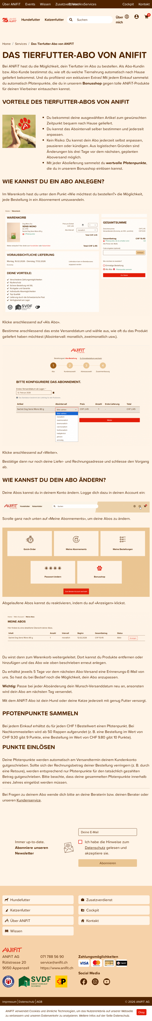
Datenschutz (95, 847)
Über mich (119, 20)
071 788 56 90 (52, 956)
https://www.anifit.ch (56, 967)
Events (30, 4)
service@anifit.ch (53, 962)
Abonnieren (108, 863)
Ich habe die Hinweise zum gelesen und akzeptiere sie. (107, 847)
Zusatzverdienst (67, 4)
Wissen (45, 4)
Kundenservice (29, 800)
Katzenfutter (54, 19)
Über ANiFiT (11, 4)
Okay (141, 1012)
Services (90, 4)
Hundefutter (30, 19)
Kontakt (144, 4)
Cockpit (128, 4)
